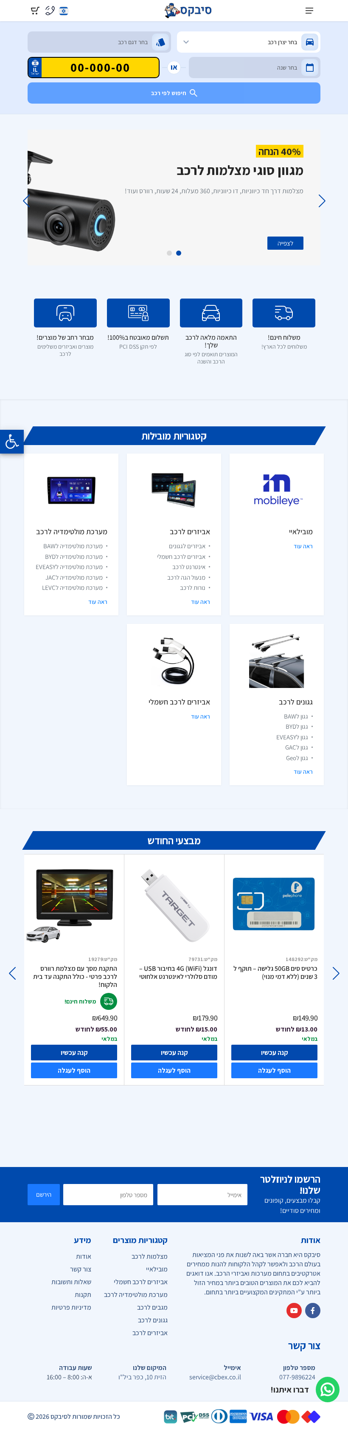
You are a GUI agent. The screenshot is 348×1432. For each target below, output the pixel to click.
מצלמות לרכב (150, 1256)
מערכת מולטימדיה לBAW (73, 546)
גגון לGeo (297, 758)
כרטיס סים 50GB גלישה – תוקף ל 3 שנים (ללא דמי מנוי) (275, 972)
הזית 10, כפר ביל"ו (142, 1377)
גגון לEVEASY (292, 737)
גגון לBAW (296, 716)
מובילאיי (301, 531)
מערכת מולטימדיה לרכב (71, 531)
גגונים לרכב (296, 702)
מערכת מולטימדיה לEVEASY (69, 567)
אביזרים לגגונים (187, 546)
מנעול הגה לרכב (186, 577)
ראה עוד (303, 546)
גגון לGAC (296, 747)
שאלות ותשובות (71, 1281)
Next (26, 200)
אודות (83, 1256)
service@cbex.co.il (215, 1377)
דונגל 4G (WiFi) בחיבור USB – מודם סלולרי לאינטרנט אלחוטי (178, 972)
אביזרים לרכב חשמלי (181, 557)
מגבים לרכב (152, 1307)
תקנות (83, 1294)
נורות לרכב (192, 588)
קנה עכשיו (74, 1052)
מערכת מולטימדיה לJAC (74, 577)
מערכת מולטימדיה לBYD (74, 557)
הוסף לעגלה (74, 1070)
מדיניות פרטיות (71, 1307)
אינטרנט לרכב (188, 567)
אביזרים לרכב (190, 531)
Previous (322, 200)
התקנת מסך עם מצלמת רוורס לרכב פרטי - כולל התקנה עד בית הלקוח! (75, 976)
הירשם (43, 1194)
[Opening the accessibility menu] (12, 442)
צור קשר (80, 1269)
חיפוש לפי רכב (168, 93)
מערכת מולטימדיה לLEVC (72, 588)
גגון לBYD (297, 726)
